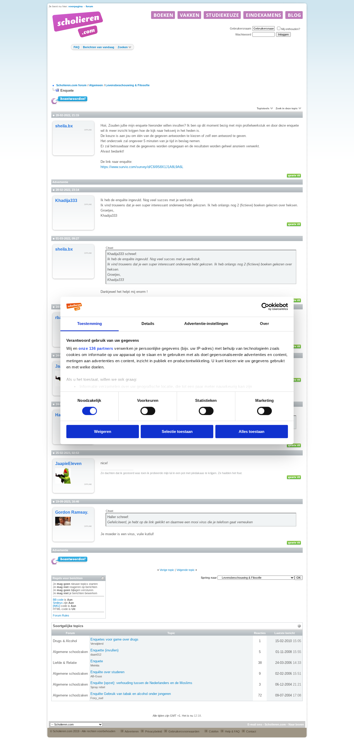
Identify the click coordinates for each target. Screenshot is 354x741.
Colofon (213, 731)
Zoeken (123, 47)
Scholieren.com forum (71, 85)
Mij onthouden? (290, 29)
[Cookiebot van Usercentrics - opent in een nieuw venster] (265, 307)
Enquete (67, 90)
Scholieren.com (275, 724)
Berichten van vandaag (98, 47)
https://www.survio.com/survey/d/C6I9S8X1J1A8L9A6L (142, 167)
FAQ (77, 47)
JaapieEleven (68, 463)
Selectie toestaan (177, 431)
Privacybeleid (153, 731)
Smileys (58, 602)
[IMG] (56, 605)
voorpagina (75, 6)
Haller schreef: (118, 517)
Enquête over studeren (107, 672)
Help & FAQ (232, 731)
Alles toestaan (251, 431)
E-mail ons (254, 724)
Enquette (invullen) (104, 650)
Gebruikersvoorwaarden (183, 731)
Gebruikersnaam (240, 28)
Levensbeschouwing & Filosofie (127, 85)
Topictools (263, 108)
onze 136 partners (96, 348)
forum (89, 6)
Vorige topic (167, 569)
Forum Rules (61, 615)
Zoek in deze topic (287, 108)
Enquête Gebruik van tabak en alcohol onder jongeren (130, 694)
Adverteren (131, 731)
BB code (58, 599)
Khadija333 (66, 200)
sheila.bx (64, 126)
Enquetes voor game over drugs (114, 639)
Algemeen (96, 85)
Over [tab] (264, 323)
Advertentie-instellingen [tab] (206, 323)
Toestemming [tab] (89, 323)
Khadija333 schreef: (122, 254)
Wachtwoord (243, 34)
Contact (250, 731)
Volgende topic (185, 569)
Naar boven (296, 724)
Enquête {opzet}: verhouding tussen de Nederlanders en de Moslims (141, 683)
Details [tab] (147, 323)
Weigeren (102, 431)
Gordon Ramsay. (71, 512)
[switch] (147, 411)
